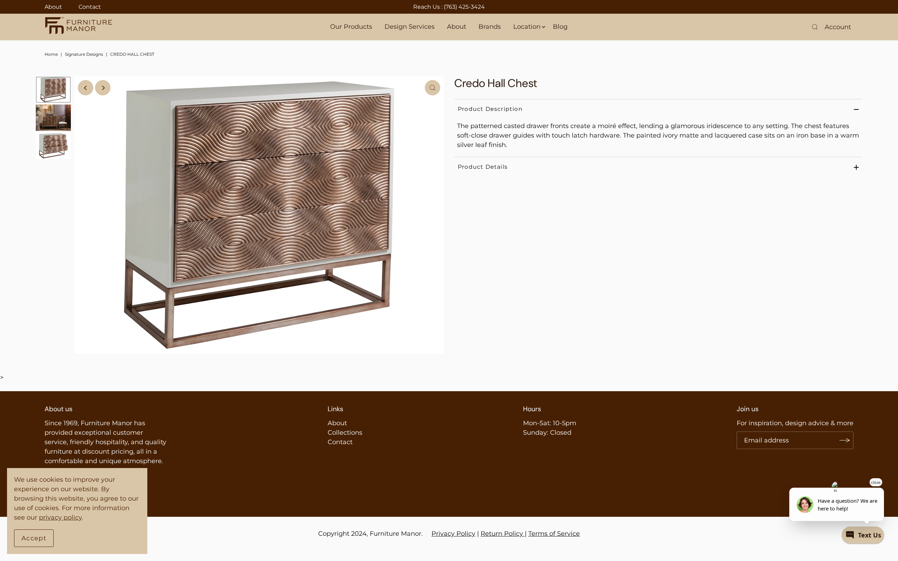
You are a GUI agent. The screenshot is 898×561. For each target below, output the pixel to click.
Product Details (483, 166)
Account (838, 27)
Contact (90, 7)
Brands (489, 27)
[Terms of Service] (524, 533)
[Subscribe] (844, 440)
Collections (345, 432)
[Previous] (85, 87)
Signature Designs (84, 54)
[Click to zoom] (432, 87)
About (53, 7)
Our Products (351, 27)
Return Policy (502, 533)
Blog (560, 27)
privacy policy (60, 517)
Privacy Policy (453, 533)
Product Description (490, 109)
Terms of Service (554, 533)
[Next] (102, 87)
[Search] (815, 27)
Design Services (409, 27)
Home (51, 54)
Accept (33, 538)
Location (527, 27)
